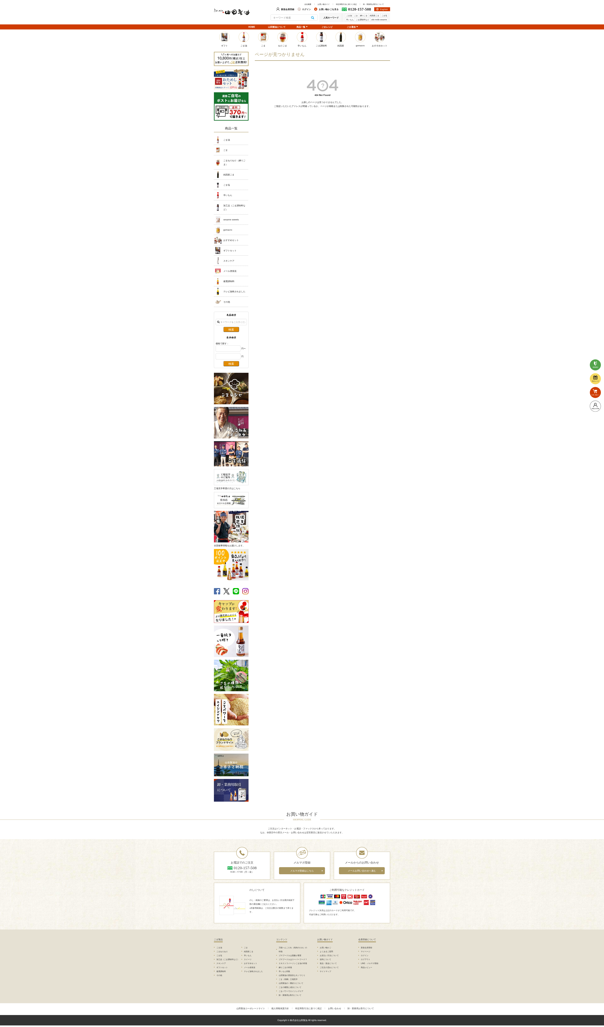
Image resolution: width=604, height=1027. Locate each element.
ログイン (364, 955)
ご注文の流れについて (329, 967)
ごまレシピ (327, 26)
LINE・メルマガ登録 (369, 963)
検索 (312, 17)
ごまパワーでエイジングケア (291, 991)
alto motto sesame (379, 19)
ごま (356, 15)
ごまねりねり (222, 951)
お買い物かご (325, 947)
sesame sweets (231, 219)
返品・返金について (328, 963)
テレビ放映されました (234, 291)
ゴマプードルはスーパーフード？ (293, 959)
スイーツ (248, 959)
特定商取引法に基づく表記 (346, 4)
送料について (325, 959)
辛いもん (350, 19)
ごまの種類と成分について (290, 987)
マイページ (365, 951)
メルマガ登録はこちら (302, 870)
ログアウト (365, 959)
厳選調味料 (228, 281)
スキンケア (228, 260)
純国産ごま (374, 15)
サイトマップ (325, 971)
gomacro (227, 230)
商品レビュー (366, 967)
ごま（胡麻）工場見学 (288, 979)
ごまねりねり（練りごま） (234, 162)
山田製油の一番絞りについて (291, 983)
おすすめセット (231, 240)
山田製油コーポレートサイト (250, 1008)
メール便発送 (230, 270)
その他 (226, 301)
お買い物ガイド (324, 4)
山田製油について (277, 26)
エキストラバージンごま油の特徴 (293, 963)
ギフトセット (230, 250)
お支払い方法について (329, 955)
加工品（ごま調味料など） (234, 207)
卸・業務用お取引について (373, 4)
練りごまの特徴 (285, 967)
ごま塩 (384, 15)
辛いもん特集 (284, 971)
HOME (251, 26)
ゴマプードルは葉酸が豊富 (290, 955)
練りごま (364, 15)
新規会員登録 (366, 947)
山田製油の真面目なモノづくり (292, 975)
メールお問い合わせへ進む (362, 870)
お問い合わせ (334, 1008)
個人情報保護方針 (280, 1008)
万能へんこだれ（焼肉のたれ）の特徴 (293, 949)
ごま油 (349, 15)
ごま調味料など (362, 19)
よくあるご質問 (326, 951)
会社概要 (307, 4)
